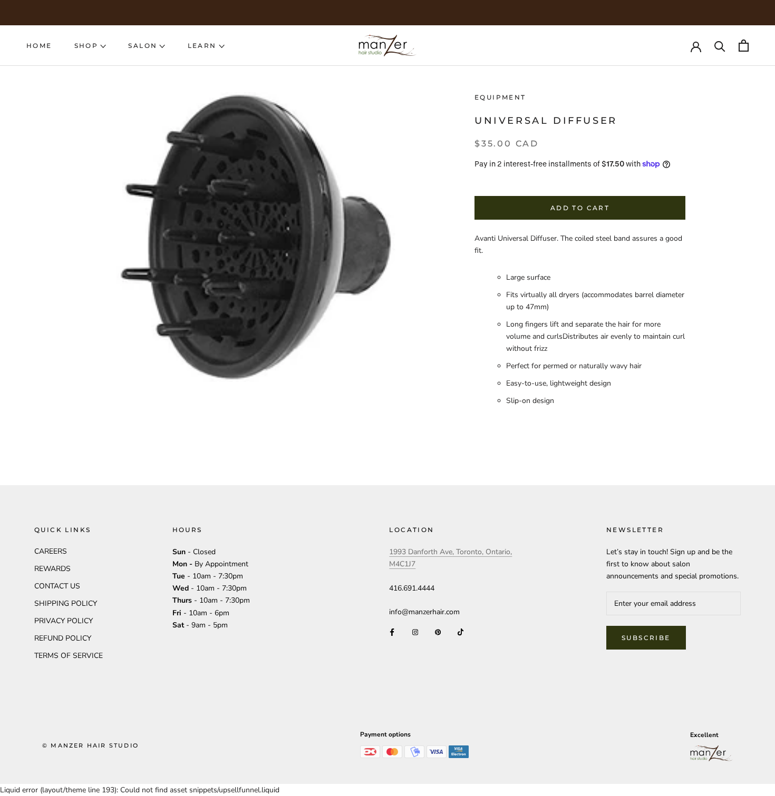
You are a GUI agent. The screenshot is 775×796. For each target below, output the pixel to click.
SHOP (86, 46)
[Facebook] (392, 631)
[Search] (719, 45)
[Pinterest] (438, 631)
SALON (142, 46)
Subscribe (646, 638)
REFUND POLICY (62, 638)
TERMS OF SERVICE (68, 656)
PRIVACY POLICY (63, 621)
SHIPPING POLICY (65, 603)
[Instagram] (415, 631)
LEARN (202, 46)
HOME (39, 46)
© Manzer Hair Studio (90, 745)
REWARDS (52, 569)
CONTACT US (57, 586)
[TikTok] (460, 631)
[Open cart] (744, 46)
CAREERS (50, 551)
